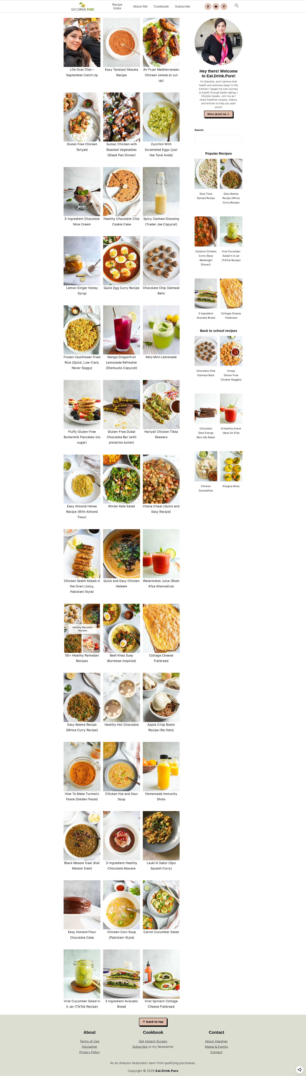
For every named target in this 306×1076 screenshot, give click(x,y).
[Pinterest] (224, 6)
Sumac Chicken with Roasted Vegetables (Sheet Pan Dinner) (121, 149)
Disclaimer (89, 1047)
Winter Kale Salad (121, 506)
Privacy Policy (89, 1052)
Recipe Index (117, 6)
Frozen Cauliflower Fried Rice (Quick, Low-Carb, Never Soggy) (82, 362)
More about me (217, 114)
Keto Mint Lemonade (161, 357)
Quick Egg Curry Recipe (121, 288)
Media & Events (216, 1047)
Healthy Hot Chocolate (122, 724)
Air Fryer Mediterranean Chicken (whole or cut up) (161, 75)
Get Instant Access (153, 1041)
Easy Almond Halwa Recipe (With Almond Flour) (82, 511)
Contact (216, 1052)
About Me (140, 6)
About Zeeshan (216, 1041)
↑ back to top (153, 1022)
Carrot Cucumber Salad (161, 932)
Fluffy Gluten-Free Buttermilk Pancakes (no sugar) (82, 437)
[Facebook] (208, 6)
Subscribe (182, 6)
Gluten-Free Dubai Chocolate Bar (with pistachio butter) (122, 437)
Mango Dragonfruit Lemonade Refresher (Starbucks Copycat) (121, 362)
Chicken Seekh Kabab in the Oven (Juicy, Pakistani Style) (82, 586)
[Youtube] (216, 6)
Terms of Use (89, 1041)
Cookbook (161, 6)
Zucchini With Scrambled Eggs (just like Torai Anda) (161, 149)
